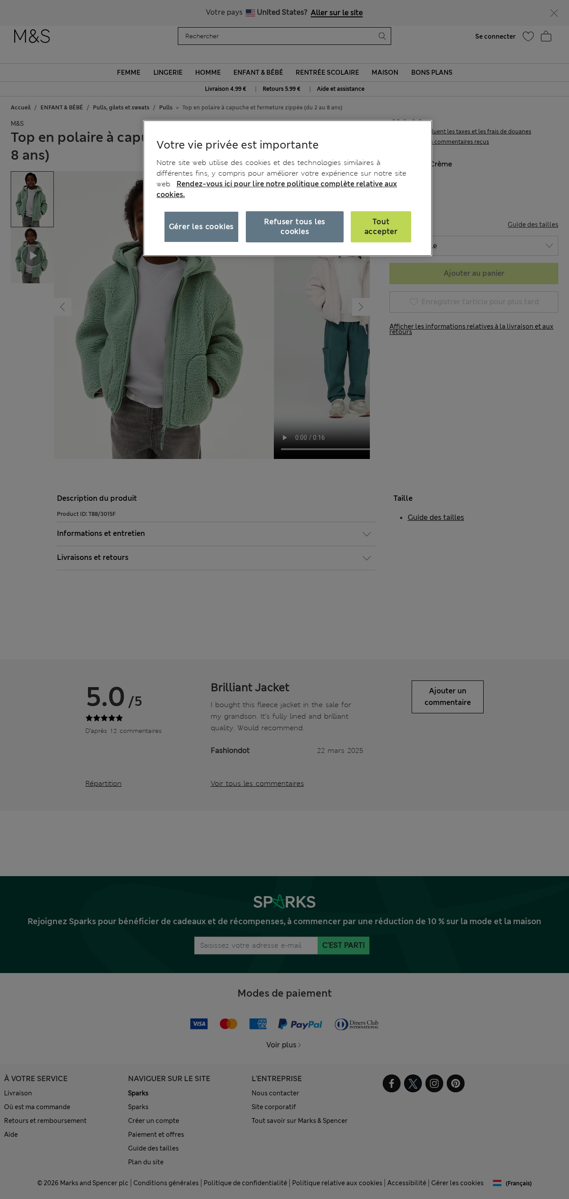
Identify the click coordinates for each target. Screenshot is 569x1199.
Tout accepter (381, 226)
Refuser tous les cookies (294, 226)
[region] (287, 188)
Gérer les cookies (201, 226)
